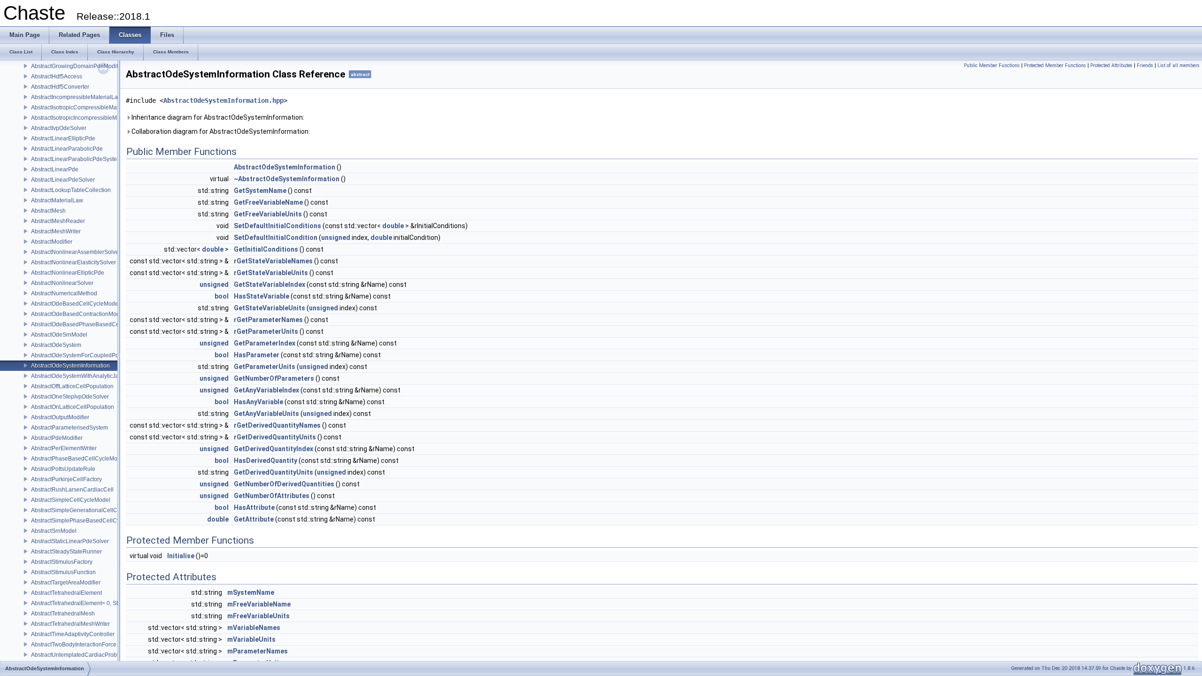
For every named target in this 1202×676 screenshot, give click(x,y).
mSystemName (250, 592)
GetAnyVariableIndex (266, 390)
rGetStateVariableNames (273, 261)
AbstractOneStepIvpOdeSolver (70, 396)
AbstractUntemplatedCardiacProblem (78, 655)
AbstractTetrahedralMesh (63, 613)
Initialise (180, 556)
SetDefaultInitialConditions (277, 226)
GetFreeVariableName (268, 202)
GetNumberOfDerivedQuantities (284, 484)
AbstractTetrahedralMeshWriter (70, 624)
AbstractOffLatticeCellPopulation (72, 386)
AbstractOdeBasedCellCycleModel (75, 303)
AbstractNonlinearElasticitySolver (73, 262)
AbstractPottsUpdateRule (63, 469)
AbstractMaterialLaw (57, 200)
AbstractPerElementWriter (64, 448)
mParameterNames (257, 651)
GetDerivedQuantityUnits (273, 472)
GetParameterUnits (264, 366)
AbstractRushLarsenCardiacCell (72, 489)
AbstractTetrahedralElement (66, 593)
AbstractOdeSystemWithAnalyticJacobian (83, 376)
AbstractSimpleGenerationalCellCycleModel (87, 510)
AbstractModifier (51, 241)
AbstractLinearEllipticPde (63, 138)
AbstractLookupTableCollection (71, 190)
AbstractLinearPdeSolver (63, 180)
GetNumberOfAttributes (271, 495)
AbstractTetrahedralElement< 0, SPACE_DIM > (90, 603)
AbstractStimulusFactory (61, 562)
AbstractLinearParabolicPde (67, 149)
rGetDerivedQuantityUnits (275, 437)
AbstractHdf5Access (56, 76)
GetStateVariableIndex (269, 284)
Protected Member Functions (1055, 65)
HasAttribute (254, 507)
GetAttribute (254, 519)
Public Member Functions (992, 65)
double (393, 226)
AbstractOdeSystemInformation (70, 365)
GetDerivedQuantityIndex (273, 449)
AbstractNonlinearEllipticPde (67, 272)
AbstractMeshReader (58, 221)
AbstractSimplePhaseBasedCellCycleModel (87, 520)
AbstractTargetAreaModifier (65, 582)
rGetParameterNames (268, 319)
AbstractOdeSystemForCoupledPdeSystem (86, 355)
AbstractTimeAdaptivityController (73, 634)
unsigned (335, 237)
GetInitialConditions (266, 249)
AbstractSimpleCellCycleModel (70, 500)
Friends (1145, 65)
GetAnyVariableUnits (266, 413)
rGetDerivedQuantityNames (277, 425)
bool (222, 296)
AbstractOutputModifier (60, 417)
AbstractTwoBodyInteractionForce (73, 644)
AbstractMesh (48, 210)
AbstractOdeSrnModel (59, 334)
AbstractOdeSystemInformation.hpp (223, 100)
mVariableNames (253, 627)
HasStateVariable (261, 296)
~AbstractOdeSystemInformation (286, 179)
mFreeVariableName (259, 604)
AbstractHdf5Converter (60, 87)
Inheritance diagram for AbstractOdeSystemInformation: (217, 117)
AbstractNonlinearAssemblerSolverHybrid (84, 252)
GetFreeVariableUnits (268, 214)
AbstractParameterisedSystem (69, 427)
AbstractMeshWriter (56, 231)
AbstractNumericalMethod (64, 293)
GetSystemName (260, 190)
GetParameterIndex (264, 343)
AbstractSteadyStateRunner (66, 551)
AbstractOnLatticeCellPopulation (72, 407)
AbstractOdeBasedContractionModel (77, 314)
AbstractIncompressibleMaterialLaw (76, 97)
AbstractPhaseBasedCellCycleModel (78, 458)
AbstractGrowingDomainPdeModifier (77, 66)
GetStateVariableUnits (269, 308)
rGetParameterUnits (266, 331)
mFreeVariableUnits (258, 616)
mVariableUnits (251, 639)
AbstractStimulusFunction (63, 572)
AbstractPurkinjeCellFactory (66, 479)
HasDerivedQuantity (265, 460)
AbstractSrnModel (54, 531)
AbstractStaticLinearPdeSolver (70, 541)
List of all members (1178, 65)
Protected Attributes (1111, 65)
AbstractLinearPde (54, 169)
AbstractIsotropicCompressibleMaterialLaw (85, 107)
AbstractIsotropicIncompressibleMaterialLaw (87, 118)
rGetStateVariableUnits (271, 273)
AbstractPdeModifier (57, 438)
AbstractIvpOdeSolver (58, 128)
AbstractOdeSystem (56, 345)
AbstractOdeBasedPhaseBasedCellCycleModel (92, 324)
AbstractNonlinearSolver (62, 283)
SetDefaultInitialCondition (275, 237)
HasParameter (256, 355)
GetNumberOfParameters (274, 378)
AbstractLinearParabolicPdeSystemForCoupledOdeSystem (106, 159)
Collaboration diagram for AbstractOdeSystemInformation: (220, 131)
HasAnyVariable (258, 402)
